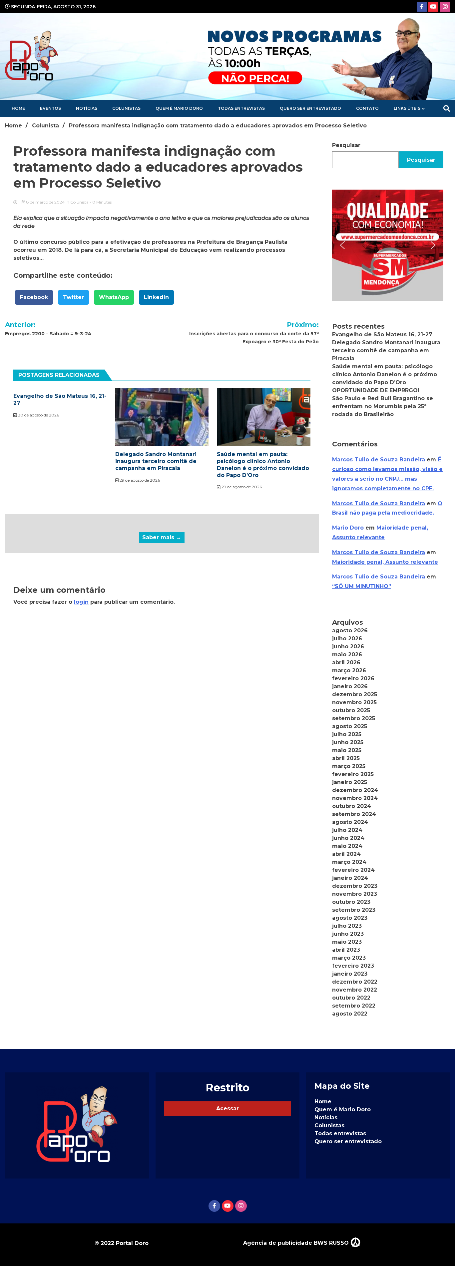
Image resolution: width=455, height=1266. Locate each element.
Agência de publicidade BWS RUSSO (296, 1243)
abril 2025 (346, 758)
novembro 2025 (354, 702)
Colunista (79, 202)
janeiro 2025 (349, 782)
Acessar (227, 1108)
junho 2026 (348, 646)
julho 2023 (347, 926)
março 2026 (349, 670)
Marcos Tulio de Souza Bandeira (378, 459)
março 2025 (348, 766)
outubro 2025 (351, 710)
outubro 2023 (351, 902)
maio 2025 (346, 750)
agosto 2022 (349, 1014)
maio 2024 (347, 846)
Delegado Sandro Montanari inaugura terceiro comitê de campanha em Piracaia (156, 461)
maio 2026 (347, 654)
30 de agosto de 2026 (38, 414)
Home (18, 108)
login (81, 602)
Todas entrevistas (241, 108)
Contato (367, 108)
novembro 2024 (355, 798)
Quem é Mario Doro (179, 108)
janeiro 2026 (350, 686)
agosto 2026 (350, 630)
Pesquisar (346, 145)
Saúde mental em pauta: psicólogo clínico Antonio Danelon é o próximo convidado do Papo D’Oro (263, 464)
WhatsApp (114, 297)
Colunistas (126, 108)
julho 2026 (347, 638)
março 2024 (349, 862)
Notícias (86, 108)
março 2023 (349, 958)
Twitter (73, 297)
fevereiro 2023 (353, 966)
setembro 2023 (353, 910)
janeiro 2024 (350, 878)
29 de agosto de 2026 (139, 480)
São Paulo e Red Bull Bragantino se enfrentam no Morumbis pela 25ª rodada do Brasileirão (382, 406)
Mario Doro (348, 528)
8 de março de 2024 (45, 202)
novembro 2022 (354, 990)
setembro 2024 (354, 814)
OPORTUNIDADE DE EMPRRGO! (375, 390)
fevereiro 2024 (353, 870)
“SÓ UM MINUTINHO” (361, 586)
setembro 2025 (353, 718)
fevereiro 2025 (353, 774)
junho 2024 (348, 838)
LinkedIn (156, 297)
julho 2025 (346, 734)
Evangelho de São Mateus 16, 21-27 (382, 334)
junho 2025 (347, 742)
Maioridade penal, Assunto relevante (385, 562)
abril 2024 (346, 854)
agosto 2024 (350, 822)
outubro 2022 (351, 998)
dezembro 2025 (354, 694)
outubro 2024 (351, 806)
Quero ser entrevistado (310, 108)
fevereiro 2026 (353, 678)
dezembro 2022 (354, 982)
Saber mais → (161, 537)
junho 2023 (348, 934)
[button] (387, 245)
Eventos (50, 108)
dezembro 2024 (355, 790)
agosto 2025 (349, 726)
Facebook (34, 297)
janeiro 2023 (349, 974)
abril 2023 (346, 950)
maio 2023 (347, 942)
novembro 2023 (354, 894)
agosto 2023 (349, 918)
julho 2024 (347, 830)
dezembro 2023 (354, 886)
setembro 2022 (353, 1006)
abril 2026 (346, 662)
